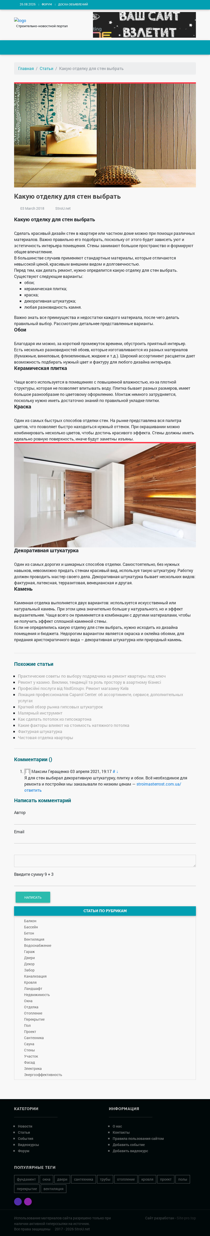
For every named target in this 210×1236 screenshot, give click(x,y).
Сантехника (34, 1037)
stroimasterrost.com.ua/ (158, 784)
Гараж (29, 951)
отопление (126, 1179)
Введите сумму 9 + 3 (34, 874)
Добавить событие (129, 1144)
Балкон (30, 920)
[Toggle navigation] (22, 47)
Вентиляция (34, 939)
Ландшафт (33, 988)
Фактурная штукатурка (40, 731)
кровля (147, 1179)
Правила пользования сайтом (138, 1138)
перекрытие (27, 1188)
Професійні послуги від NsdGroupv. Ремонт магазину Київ (73, 688)
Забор (29, 970)
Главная (26, 68)
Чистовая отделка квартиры (45, 737)
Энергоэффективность (43, 1074)
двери (62, 1179)
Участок (31, 1056)
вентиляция (54, 1188)
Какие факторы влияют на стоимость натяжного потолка (73, 725)
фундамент (26, 1179)
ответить (33, 790)
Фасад (29, 1062)
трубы (105, 1179)
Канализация (35, 976)
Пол (27, 1025)
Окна (28, 1000)
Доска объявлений (73, 4)
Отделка (31, 1006)
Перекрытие (34, 1019)
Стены (29, 1050)
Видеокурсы (28, 1144)
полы (182, 1179)
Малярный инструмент (40, 713)
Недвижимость (37, 994)
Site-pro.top (186, 1217)
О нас (117, 1126)
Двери (29, 957)
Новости (25, 1126)
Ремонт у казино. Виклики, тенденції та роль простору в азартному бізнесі (89, 682)
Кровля (30, 982)
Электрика (33, 1068)
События (25, 1138)
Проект (30, 1031)
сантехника (83, 1179)
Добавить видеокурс (130, 1150)
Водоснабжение (37, 945)
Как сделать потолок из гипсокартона (54, 719)
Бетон (29, 933)
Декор (29, 963)
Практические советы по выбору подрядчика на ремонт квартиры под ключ (92, 676)
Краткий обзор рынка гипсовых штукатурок (60, 706)
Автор (20, 812)
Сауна (29, 1043)
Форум (47, 4)
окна (46, 1179)
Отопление (33, 1013)
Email (19, 831)
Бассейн (31, 927)
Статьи (46, 68)
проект (166, 1179)
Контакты (121, 1132)
